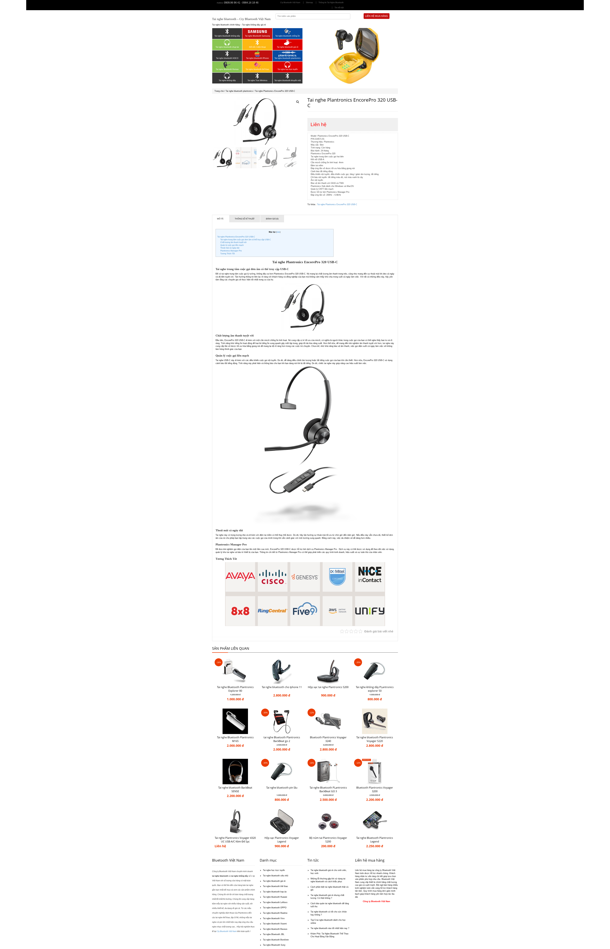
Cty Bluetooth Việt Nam (290, 2)
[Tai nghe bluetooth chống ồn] (287, 31)
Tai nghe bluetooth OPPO (274, 907)
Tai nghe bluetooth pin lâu (281, 787)
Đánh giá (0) (272, 218)
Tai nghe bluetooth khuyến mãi (287, 80)
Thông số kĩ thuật (244, 218)
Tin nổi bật (339, 8)
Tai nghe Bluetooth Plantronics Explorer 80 (235, 689)
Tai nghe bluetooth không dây (227, 36)
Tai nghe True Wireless (257, 80)
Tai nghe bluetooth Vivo (274, 918)
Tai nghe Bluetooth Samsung (257, 36)
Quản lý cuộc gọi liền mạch (232, 245)
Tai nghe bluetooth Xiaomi (275, 923)
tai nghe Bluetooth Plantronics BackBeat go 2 (282, 739)
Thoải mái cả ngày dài (229, 248)
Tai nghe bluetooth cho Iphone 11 (282, 687)
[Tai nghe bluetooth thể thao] (257, 65)
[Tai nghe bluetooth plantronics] (287, 53)
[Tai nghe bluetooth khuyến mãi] (287, 76)
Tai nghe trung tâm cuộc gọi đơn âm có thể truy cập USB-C (245, 240)
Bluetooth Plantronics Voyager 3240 (328, 739)
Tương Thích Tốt (227, 254)
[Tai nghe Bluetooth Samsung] (257, 31)
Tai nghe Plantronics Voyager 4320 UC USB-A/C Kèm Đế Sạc (235, 839)
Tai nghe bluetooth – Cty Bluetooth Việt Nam (241, 19)
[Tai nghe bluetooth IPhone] (257, 53)
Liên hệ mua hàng (376, 16)
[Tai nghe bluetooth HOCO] (227, 53)
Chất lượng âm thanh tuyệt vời (233, 242)
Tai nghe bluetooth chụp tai (227, 47)
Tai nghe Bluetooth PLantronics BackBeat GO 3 (328, 789)
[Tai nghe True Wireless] (257, 76)
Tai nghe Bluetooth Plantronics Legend (374, 839)
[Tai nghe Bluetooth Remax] (227, 65)
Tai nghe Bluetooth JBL (273, 934)
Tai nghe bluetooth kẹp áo (275, 891)
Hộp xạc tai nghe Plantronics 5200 (328, 687)
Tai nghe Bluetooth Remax (227, 69)
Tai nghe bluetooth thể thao (257, 69)
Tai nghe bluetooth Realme (275, 913)
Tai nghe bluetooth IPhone (257, 58)
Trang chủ (219, 91)
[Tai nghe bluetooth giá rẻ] (287, 42)
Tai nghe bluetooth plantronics (287, 58)
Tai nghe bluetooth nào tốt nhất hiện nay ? (330, 928)
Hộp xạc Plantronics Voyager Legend (281, 839)
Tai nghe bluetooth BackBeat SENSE (235, 789)
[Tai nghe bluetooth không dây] (227, 31)
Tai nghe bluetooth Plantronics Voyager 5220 (374, 739)
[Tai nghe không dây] (227, 76)
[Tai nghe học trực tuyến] (287, 65)
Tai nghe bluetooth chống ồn (287, 36)
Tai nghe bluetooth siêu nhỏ (275, 875)
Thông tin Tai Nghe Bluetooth (331, 2)
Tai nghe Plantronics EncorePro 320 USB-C (337, 204)
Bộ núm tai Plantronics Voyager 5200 (328, 839)
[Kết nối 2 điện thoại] (257, 42)
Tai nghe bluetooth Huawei (275, 897)
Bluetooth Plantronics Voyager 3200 (374, 789)
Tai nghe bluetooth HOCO (227, 58)
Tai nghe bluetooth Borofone (276, 940)
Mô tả (220, 218)
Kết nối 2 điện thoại (257, 47)
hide (278, 232)
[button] (298, 102)
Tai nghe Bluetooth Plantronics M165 (235, 739)
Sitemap (309, 2)
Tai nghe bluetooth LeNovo (275, 902)
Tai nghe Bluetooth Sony (274, 945)
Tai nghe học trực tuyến (288, 69)
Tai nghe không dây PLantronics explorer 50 (375, 689)
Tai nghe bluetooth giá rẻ (287, 47)
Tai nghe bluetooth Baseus (275, 929)
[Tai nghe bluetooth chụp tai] (227, 42)
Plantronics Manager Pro (231, 251)
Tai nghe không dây (227, 80)
